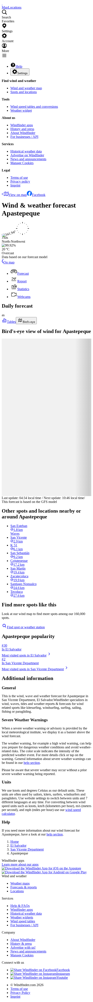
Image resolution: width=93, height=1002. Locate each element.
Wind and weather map (26, 88)
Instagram (63, 974)
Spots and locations (23, 92)
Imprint (15, 185)
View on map (17, 195)
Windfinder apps (21, 125)
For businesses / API (24, 137)
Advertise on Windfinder (27, 155)
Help (19, 66)
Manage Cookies (22, 163)
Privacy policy (20, 181)
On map (8, 262)
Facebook (38, 195)
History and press (22, 129)
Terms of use (19, 177)
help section (32, 763)
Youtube (62, 977)
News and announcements (28, 159)
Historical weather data (26, 151)
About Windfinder (22, 133)
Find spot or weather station (26, 627)
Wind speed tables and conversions (34, 106)
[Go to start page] (2, 3)
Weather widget (21, 110)
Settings (22, 73)
